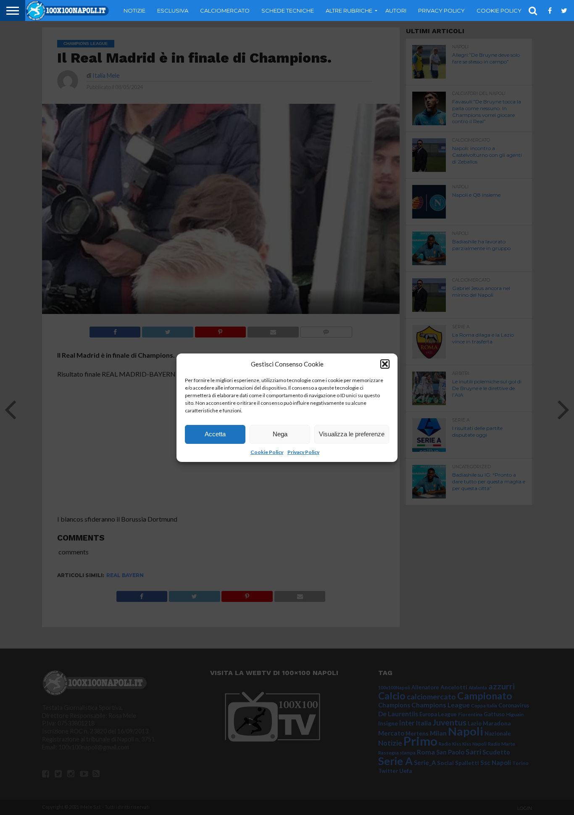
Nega (280, 434)
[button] (385, 364)
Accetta (215, 434)
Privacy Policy (303, 452)
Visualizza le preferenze (351, 434)
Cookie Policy (266, 452)
